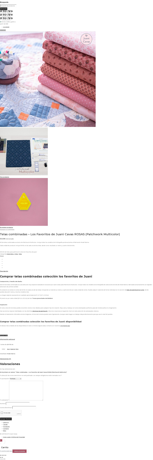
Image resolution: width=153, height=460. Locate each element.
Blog (4, 430)
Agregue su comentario (7, 229)
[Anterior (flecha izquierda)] (0, 457)
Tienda (5, 424)
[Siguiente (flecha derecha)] (2, 457)
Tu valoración (4, 400)
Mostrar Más (4, 335)
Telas (20, 254)
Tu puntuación (5, 378)
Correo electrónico (6, 407)
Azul (8, 349)
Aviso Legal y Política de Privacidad (14, 437)
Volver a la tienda (19, 451)
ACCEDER (6, 27)
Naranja (12, 349)
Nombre (3, 403)
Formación (6, 426)
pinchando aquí (65, 326)
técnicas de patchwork (39, 311)
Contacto (6, 428)
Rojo (17, 349)
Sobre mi (6, 422)
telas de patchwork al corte (135, 290)
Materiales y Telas (12, 254)
